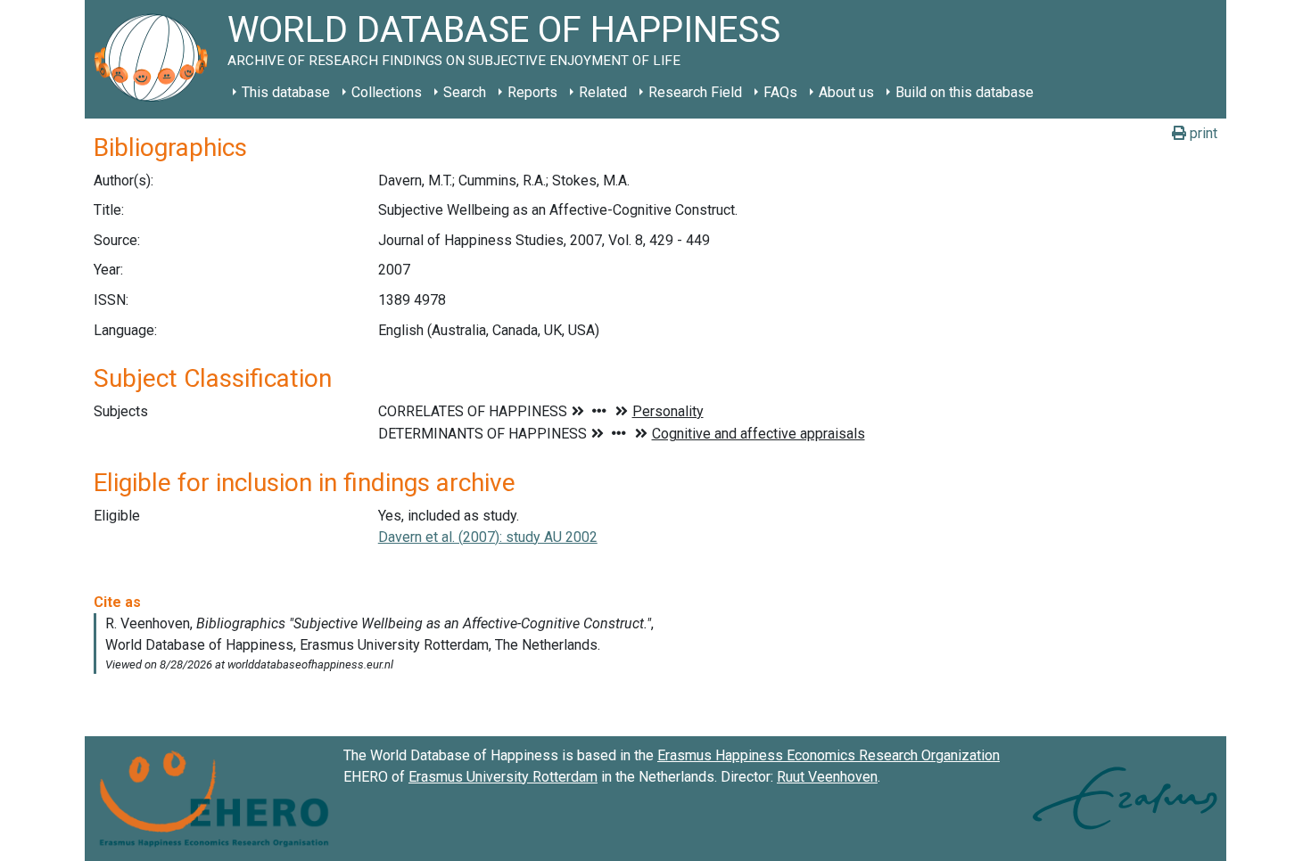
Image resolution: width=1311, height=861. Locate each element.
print (1201, 133)
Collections (386, 92)
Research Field (695, 92)
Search (464, 92)
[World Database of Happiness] (156, 59)
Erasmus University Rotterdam (503, 776)
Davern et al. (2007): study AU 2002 (488, 537)
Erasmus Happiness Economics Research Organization (828, 755)
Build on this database (964, 92)
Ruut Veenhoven (827, 776)
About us (846, 92)
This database (286, 92)
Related (603, 92)
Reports (532, 92)
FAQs (780, 92)
